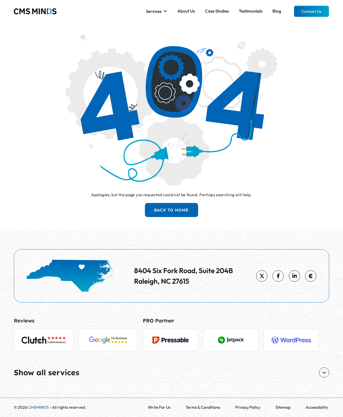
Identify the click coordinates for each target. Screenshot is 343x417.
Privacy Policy (247, 407)
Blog (276, 11)
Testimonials (250, 11)
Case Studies (217, 11)
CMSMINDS (38, 407)
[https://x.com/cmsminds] (261, 276)
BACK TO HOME (171, 210)
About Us (186, 11)
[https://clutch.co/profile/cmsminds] (310, 276)
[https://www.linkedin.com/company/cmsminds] (294, 276)
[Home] (35, 10)
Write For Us (159, 407)
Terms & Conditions (203, 407)
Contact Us (311, 11)
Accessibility (317, 407)
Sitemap (283, 407)
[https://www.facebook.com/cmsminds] (278, 276)
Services (153, 11)
